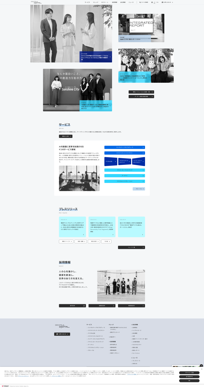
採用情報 (114, 2)
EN (157, 2)
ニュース (131, 2)
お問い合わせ (167, 2)
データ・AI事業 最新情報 (141, 96)
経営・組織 (80, 241)
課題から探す (65, 136)
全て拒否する (189, 376)
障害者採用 (131, 305)
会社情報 (122, 2)
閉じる (201, 365)
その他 (106, 241)
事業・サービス (66, 241)
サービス (87, 2)
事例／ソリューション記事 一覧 (141, 92)
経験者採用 (102, 305)
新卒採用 (72, 305)
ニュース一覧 (131, 247)
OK (189, 380)
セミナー (104, 2)
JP (154, 2)
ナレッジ (95, 2)
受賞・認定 (94, 241)
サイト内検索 (144, 2)
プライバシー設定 (189, 372)
